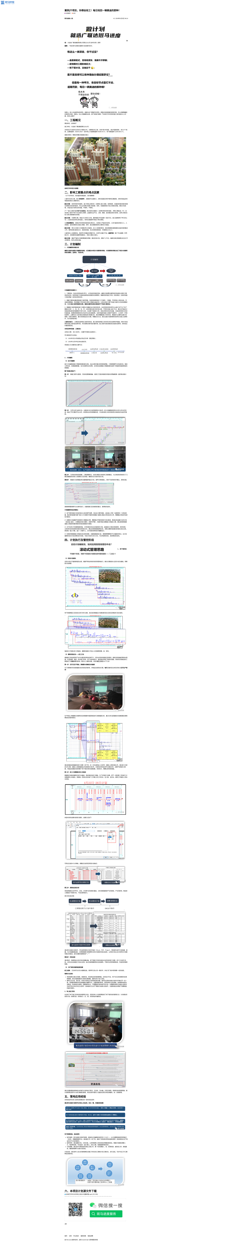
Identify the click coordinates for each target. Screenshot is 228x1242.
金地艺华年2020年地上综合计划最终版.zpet (79, 1194)
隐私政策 (90, 1236)
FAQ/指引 (76, 1236)
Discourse (69, 1239)
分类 (70, 1236)
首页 (66, 1236)
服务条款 (83, 1236)
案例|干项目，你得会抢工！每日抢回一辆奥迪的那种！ (93, 10)
